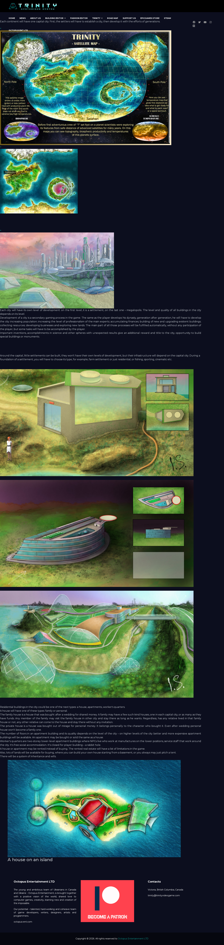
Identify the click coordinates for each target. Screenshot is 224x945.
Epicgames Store (149, 18)
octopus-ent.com (23, 921)
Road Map (112, 18)
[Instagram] (211, 22)
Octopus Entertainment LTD (133, 938)
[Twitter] (199, 22)
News (23, 18)
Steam (167, 18)
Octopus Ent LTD (18, 30)
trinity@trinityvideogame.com (164, 895)
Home (12, 18)
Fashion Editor (79, 18)
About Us (35, 18)
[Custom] (194, 26)
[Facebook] (194, 22)
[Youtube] (205, 22)
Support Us (129, 18)
